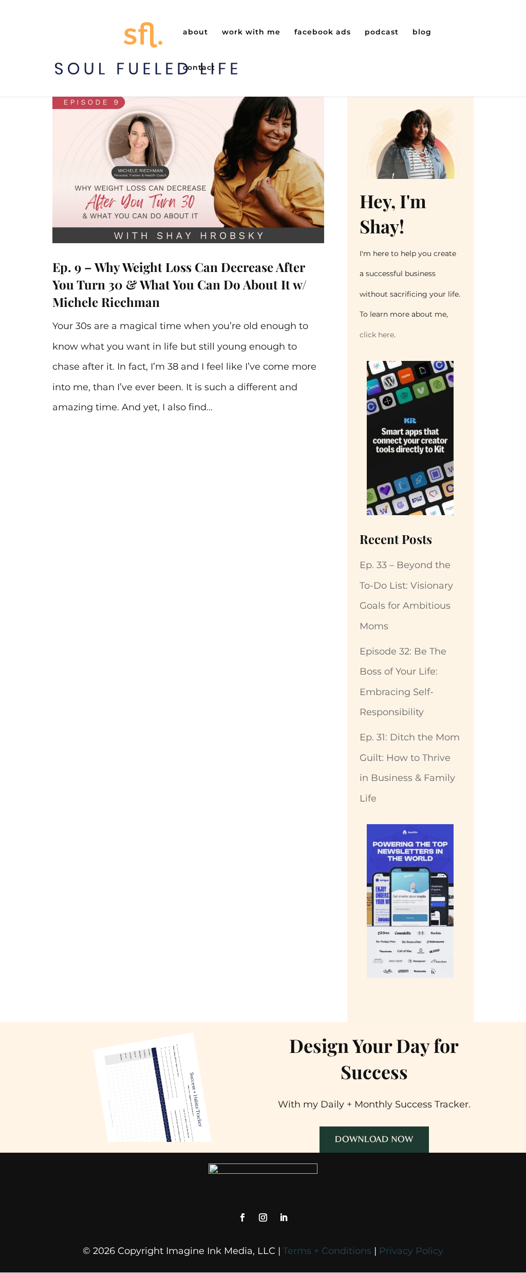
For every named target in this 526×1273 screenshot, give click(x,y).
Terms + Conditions (327, 1251)
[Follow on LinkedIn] (283, 1217)
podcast (382, 32)
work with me (251, 32)
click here (377, 334)
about (195, 32)
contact (199, 68)
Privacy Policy (411, 1251)
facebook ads (322, 32)
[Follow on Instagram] (263, 1217)
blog (421, 32)
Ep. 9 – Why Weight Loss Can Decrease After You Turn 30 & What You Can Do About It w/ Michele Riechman (179, 284)
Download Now (374, 1139)
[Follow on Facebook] (242, 1217)
